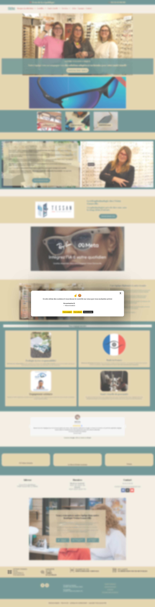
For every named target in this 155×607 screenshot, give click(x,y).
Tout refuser (77, 312)
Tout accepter (67, 312)
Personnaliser (88, 312)
